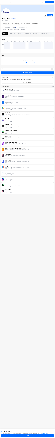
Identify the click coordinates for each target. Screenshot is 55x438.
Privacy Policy (44, 433)
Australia (13, 27)
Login (42, 2)
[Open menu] (1, 2)
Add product (50, 2)
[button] (27, 90)
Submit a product (28, 72)
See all (52, 86)
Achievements (45, 33)
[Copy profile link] (45, 15)
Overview (5, 33)
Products (12, 33)
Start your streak (28, 82)
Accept (27, 435)
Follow (50, 15)
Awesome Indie (7, 2)
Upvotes (19, 33)
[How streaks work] (52, 77)
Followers (28, 33)
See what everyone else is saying (27, 62)
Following (36, 33)
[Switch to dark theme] (39, 2)
